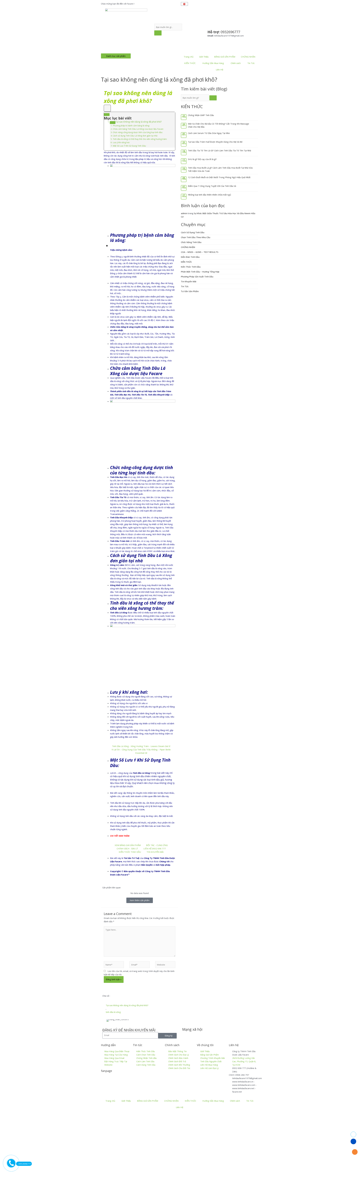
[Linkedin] (200, 1034)
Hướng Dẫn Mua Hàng (213, 63)
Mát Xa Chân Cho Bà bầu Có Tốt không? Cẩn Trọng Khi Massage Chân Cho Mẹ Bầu (218, 125)
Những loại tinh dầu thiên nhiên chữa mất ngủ (209, 194)
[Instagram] (208, 1034)
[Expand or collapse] (107, 114)
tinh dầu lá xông (113, 1012)
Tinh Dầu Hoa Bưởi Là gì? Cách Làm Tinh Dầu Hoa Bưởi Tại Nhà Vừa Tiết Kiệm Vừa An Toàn (220, 169)
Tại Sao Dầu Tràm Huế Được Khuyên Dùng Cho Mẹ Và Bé (215, 141)
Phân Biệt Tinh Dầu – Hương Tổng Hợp (200, 271)
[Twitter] (193, 1034)
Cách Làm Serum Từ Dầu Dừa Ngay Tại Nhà (209, 133)
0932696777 (25, 1163)
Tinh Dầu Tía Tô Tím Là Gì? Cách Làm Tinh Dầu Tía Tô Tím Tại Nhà (219, 150)
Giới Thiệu (204, 56)
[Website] (165, 965)
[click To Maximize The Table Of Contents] (107, 108)
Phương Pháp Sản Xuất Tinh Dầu (197, 276)
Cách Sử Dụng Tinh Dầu (192, 232)
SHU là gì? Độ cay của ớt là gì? (202, 159)
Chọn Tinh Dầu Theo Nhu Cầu (195, 237)
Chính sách (236, 63)
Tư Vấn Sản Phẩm (190, 291)
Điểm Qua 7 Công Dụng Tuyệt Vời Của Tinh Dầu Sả (212, 186)
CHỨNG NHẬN (248, 56)
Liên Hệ (219, 69)
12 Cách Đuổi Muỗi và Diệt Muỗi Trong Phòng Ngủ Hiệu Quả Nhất (219, 177)
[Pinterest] (216, 1034)
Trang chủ (188, 56)
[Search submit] (158, 32)
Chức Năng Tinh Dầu (191, 242)
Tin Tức (251, 63)
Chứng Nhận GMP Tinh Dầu (201, 115)
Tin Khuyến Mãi (188, 281)
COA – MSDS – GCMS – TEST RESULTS (199, 252)
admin (184, 213)
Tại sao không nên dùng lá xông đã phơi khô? (127, 1005)
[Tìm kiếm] (213, 97)
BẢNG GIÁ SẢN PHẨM (224, 56)
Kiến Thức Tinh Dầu (191, 266)
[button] (103, 999)
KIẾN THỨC (190, 63)
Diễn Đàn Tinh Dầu (190, 256)
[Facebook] (185, 1034)
